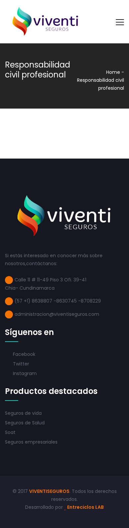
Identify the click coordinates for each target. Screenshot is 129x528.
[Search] (104, 22)
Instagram (24, 373)
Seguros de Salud (25, 422)
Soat (10, 432)
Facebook (23, 354)
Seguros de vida (23, 413)
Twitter (20, 363)
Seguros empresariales (31, 442)
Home (113, 72)
